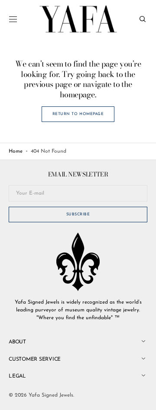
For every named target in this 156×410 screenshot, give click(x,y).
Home (16, 151)
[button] (13, 19)
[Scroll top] (143, 397)
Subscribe (78, 214)
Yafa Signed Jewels (51, 395)
